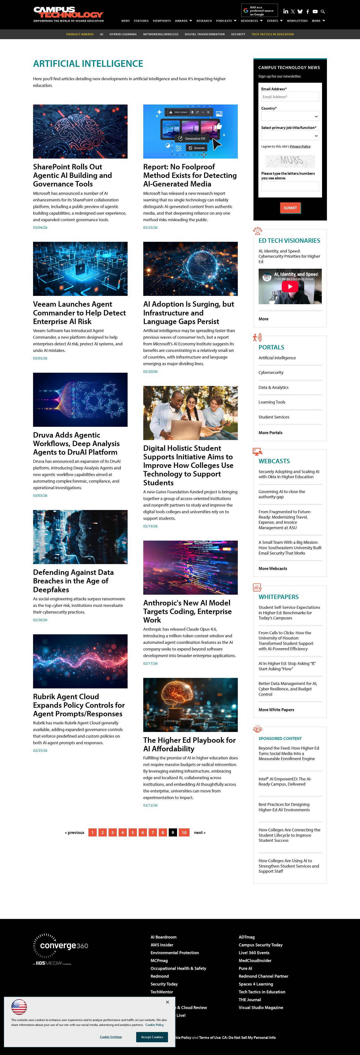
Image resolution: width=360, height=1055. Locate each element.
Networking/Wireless (161, 34)
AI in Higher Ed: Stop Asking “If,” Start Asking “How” (287, 666)
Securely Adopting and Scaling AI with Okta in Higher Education (289, 474)
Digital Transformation (205, 34)
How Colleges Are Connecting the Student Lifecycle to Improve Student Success (289, 835)
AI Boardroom (164, 937)
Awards (181, 21)
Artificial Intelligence (277, 357)
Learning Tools (272, 402)
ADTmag (247, 937)
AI (101, 34)
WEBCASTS (274, 460)
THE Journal (250, 999)
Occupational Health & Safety (178, 968)
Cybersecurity (271, 372)
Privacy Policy (300, 146)
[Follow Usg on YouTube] (315, 11)
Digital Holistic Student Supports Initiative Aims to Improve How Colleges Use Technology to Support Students (188, 465)
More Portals (271, 432)
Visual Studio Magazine (261, 1007)
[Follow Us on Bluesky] (300, 11)
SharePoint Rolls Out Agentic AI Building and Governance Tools (72, 175)
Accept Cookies (152, 1037)
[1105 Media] (62, 990)
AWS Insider (162, 945)
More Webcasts (273, 568)
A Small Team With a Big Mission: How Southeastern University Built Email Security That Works (290, 547)
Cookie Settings (111, 1037)
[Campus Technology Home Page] (68, 14)
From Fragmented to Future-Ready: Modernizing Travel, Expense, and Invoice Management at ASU (285, 519)
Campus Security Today (261, 945)
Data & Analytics (273, 387)
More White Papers (276, 709)
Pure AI (245, 968)
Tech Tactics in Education (262, 992)
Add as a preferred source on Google (262, 10)
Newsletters (297, 21)
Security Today (164, 984)
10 (184, 832)
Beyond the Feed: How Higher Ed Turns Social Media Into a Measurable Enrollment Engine (289, 753)
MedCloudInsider (255, 960)
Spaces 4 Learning (256, 984)
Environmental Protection (175, 952)
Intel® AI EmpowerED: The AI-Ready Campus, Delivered (285, 781)
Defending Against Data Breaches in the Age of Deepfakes (73, 580)
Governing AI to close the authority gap (282, 494)
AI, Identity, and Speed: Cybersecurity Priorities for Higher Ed (289, 256)
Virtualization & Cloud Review (179, 1007)
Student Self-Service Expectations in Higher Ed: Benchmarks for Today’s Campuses (289, 612)
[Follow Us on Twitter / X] (293, 11)
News (125, 21)
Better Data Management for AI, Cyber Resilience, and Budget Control (288, 689)
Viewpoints (162, 21)
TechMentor (162, 992)
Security (238, 34)
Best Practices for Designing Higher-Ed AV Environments (284, 807)
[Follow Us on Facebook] (307, 11)
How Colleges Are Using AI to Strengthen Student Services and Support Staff (289, 866)
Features (141, 21)
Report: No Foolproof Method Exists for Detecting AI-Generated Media (190, 175)
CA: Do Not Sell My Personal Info (249, 1037)
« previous (74, 832)
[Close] (167, 1002)
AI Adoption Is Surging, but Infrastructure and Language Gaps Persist (188, 312)
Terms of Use (210, 1037)
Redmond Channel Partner (263, 976)
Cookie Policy (180, 1037)
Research (204, 21)
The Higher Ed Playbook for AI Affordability (189, 744)
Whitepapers (279, 596)
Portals (271, 347)
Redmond (160, 976)
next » (199, 832)
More (316, 21)
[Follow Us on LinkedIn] (285, 11)
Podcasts (224, 21)
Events (272, 21)
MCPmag (159, 960)
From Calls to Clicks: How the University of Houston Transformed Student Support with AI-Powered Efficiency (286, 640)
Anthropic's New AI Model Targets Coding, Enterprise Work (187, 611)
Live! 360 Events (254, 952)
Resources (249, 21)
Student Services (274, 417)
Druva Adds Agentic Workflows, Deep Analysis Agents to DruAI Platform (76, 443)
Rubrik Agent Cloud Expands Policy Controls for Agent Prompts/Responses (79, 704)
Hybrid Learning (123, 34)
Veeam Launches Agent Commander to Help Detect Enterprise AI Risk (79, 312)
